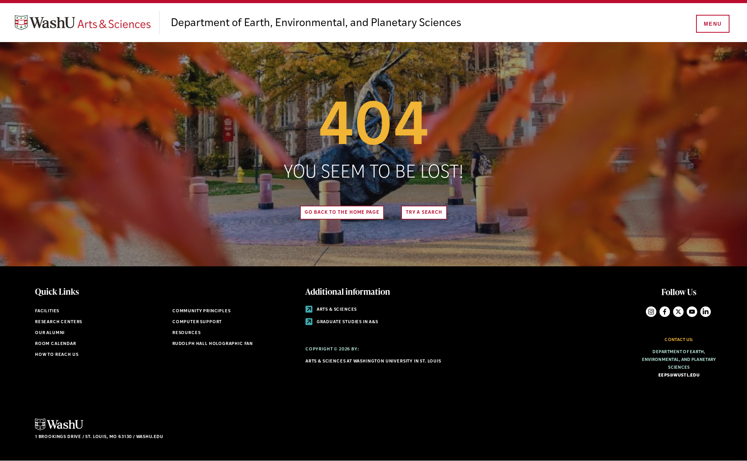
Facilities (47, 311)
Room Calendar (55, 344)
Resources (186, 333)
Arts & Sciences (336, 310)
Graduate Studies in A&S (347, 322)
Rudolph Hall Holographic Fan (212, 344)
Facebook (664, 311)
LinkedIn (705, 311)
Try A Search (424, 212)
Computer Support (197, 322)
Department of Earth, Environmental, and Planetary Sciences (316, 23)
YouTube (692, 311)
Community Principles (201, 311)
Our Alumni (50, 333)
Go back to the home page (342, 212)
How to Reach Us (56, 355)
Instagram (651, 311)
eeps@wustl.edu (679, 375)
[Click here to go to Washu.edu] (59, 429)
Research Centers (58, 322)
